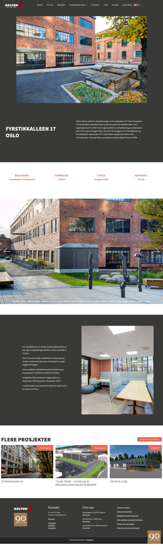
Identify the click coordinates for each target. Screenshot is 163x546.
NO (138, 5)
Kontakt (115, 5)
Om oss (50, 5)
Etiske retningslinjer (124, 512)
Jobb (106, 5)
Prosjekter (95, 5)
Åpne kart (86, 515)
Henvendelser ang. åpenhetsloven (130, 520)
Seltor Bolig (127, 5)
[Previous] (6, 251)
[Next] (156, 251)
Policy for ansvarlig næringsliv (128, 528)
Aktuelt (39, 5)
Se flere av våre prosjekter (149, 439)
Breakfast (89, 540)
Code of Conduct (123, 507)
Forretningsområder (77, 5)
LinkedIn (51, 525)
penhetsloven (133, 516)
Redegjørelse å (122, 516)
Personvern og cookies (125, 524)
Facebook (52, 523)
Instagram (52, 528)
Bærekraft (61, 5)
